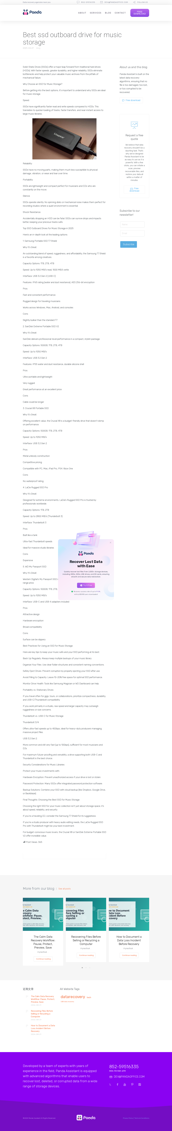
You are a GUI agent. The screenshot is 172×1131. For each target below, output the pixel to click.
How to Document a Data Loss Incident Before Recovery (129, 940)
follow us (142, 2)
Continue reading (43, 959)
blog (38, 48)
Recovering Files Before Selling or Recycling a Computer (86, 940)
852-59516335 (88, 2)
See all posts (64, 889)
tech (89, 997)
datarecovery (73, 997)
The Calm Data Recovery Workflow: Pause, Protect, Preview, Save (43, 942)
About (82, 13)
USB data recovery (67, 1002)
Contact (120, 13)
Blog (108, 13)
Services (95, 13)
